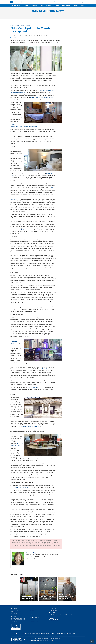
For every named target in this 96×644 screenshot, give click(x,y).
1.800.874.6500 (54, 610)
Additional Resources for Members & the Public (35, 616)
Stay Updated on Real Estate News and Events (65, 633)
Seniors (22, 35)
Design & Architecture (30, 35)
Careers (32, 610)
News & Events (66, 5)
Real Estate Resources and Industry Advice (45, 633)
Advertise (32, 612)
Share (14, 37)
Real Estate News (14, 25)
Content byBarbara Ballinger (32, 558)
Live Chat (53, 612)
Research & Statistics (37, 5)
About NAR (75, 5)
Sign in (83, 2)
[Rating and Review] (16, 629)
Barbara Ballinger (43, 35)
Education (56, 5)
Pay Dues (77, 2)
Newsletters (32, 608)
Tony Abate (22, 296)
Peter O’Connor (46, 368)
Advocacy (48, 5)
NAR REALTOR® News (48, 11)
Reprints (32, 613)
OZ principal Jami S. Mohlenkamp (29, 426)
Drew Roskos (14, 199)
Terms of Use (33, 623)
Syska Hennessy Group (21, 487)
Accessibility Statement (35, 621)
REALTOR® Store (63, 2)
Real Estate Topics (15, 5)
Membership (26, 5)
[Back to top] (92, 641)
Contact (71, 2)
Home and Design (25, 25)
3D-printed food (32, 387)
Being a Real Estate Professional (28, 633)
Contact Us (53, 608)
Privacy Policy (33, 619)
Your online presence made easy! (45, 640)
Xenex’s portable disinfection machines (15, 341)
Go (54, 2)
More (82, 5)
